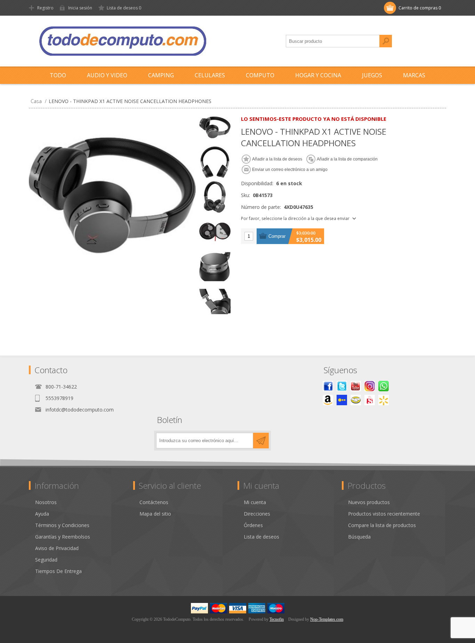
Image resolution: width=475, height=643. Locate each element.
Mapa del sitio (155, 513)
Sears (369, 400)
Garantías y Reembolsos (62, 536)
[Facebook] (328, 386)
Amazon (328, 400)
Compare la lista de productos (382, 525)
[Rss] (383, 386)
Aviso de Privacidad (57, 548)
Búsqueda (385, 41)
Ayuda (42, 513)
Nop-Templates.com (326, 619)
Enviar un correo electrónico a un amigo (290, 169)
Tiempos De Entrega (58, 571)
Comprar (276, 236)
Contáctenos (153, 502)
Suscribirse (261, 440)
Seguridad (46, 559)
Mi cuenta (255, 502)
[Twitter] (342, 386)
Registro (45, 8)
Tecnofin (276, 619)
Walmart (383, 400)
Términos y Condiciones (62, 525)
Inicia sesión (80, 8)
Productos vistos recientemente (384, 513)
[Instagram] (369, 386)
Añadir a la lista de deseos (277, 159)
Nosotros (46, 502)
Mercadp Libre (356, 400)
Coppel (342, 400)
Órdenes (253, 525)
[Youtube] (356, 386)
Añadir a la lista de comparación (347, 159)
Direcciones (257, 513)
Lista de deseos (261, 536)
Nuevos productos (369, 502)
